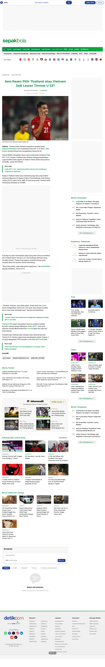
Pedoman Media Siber (78, 623)
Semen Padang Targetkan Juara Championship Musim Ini (88, 220)
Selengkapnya (63, 437)
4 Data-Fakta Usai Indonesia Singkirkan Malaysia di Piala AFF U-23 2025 (27, 318)
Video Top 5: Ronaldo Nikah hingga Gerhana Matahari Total (76, 367)
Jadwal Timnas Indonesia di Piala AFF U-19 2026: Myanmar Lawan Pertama (51, 378)
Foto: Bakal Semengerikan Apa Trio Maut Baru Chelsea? (77, 312)
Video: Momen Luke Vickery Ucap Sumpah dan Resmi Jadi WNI (95, 389)
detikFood (44, 623)
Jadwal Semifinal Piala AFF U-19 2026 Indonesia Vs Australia (14, 372)
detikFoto (43, 636)
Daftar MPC (90, 2)
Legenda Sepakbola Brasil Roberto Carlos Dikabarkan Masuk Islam (89, 247)
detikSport (84, 49)
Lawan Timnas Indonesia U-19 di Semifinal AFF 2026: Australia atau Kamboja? (52, 372)
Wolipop (43, 628)
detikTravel (44, 621)
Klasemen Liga (35, 53)
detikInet (31, 628)
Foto (80, 53)
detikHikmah (44, 639)
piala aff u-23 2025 (37, 358)
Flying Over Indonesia (61, 644)
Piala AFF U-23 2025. (40, 339)
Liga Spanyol (35, 49)
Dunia (71, 49)
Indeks (76, 49)
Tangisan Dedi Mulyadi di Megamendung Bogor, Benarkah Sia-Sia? (33, 481)
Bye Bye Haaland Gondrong (94, 311)
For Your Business (60, 646)
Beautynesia (92, 628)
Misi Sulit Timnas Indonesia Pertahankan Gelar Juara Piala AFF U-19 (52, 385)
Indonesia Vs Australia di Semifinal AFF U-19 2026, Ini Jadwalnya (17, 391)
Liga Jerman (46, 49)
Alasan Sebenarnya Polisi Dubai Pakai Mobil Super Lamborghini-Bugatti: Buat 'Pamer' (26, 512)
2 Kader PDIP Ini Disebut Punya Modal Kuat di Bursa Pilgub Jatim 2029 (11, 481)
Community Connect (61, 652)
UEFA (65, 49)
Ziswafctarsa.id (59, 641)
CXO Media (92, 634)
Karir (73, 626)
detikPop (43, 641)
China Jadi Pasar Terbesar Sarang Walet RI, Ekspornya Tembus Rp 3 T (9, 535)
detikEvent (58, 628)
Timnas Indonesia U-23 (11, 148)
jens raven (6, 358)
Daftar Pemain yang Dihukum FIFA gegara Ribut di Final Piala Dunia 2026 (78, 332)
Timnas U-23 (7, 324)
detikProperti (33, 641)
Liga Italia (26, 49)
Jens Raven (45, 266)
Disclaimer (75, 639)
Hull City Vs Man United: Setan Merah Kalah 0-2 (90, 260)
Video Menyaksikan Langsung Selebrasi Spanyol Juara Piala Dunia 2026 (77, 389)
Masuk (100, 2)
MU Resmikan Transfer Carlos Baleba (35, 457)
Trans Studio (58, 636)
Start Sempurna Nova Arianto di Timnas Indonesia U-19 (15, 378)
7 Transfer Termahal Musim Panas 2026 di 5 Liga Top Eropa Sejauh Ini (95, 332)
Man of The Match (63, 53)
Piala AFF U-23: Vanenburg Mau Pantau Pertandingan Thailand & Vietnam (26, 170)
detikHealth (44, 626)
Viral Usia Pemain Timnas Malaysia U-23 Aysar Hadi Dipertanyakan (25, 348)
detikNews (32, 621)
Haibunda (92, 626)
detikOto (31, 639)
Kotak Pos (75, 628)
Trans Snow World (60, 634)
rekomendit (58, 649)
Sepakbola (5, 75)
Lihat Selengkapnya (85, 233)
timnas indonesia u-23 (21, 358)
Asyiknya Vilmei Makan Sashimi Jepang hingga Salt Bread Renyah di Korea (43, 512)
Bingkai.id (58, 639)
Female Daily (93, 631)
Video (86, 53)
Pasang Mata (59, 623)
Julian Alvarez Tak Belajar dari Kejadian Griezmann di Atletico (88, 226)
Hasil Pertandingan (48, 53)
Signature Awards (60, 631)
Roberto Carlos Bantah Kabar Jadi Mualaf (90, 254)
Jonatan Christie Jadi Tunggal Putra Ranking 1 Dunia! (12, 457)
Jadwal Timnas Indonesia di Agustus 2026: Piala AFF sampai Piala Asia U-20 (16, 385)
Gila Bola (74, 53)
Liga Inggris (17, 49)
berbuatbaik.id (59, 621)
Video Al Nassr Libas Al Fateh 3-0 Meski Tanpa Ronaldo (95, 367)
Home (9, 49)
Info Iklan (74, 634)
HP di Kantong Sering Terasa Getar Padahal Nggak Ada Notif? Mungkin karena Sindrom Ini (9, 512)
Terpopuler (8, 53)
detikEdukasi (33, 623)
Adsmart (57, 626)
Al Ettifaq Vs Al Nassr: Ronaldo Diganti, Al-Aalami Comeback (87, 203)
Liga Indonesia (57, 49)
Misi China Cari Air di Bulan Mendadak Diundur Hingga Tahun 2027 (60, 511)
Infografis (92, 53)
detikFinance (33, 626)
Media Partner (76, 631)
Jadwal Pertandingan (20, 53)
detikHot (31, 631)
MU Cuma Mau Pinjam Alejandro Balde (88, 209)
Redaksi (74, 621)
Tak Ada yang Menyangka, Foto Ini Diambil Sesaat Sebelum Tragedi (57, 481)
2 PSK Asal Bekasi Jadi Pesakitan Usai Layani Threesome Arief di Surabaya (58, 458)
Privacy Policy (76, 636)
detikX (43, 631)
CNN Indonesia (93, 621)
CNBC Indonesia (94, 623)
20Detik (43, 634)
